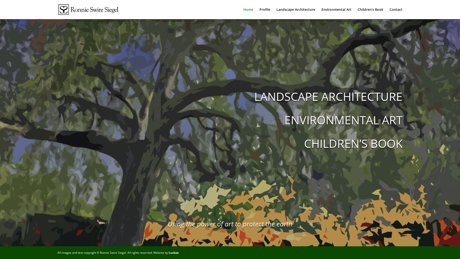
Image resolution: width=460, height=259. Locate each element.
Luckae (174, 253)
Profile (264, 10)
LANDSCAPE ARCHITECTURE (328, 96)
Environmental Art (336, 10)
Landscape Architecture (295, 10)
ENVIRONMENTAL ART (343, 120)
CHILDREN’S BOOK (353, 143)
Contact (396, 10)
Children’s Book (370, 10)
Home (248, 10)
